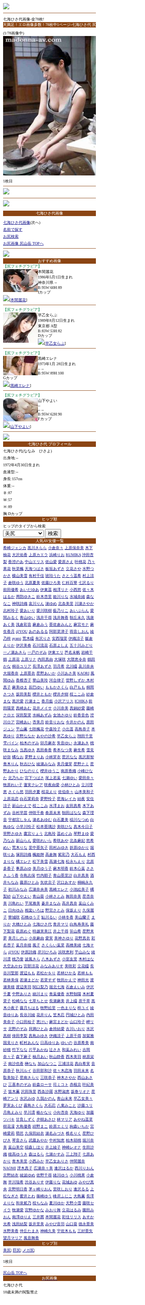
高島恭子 (82, 729)
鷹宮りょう (33, 833)
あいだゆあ (29, 589)
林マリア (64, 1119)
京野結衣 (11, 1175)
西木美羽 (73, 1056)
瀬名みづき (55, 1133)
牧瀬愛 (18, 1210)
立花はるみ (71, 1210)
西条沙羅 (45, 1091)
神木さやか (66, 1077)
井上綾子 (53, 1147)
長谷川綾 (27, 1015)
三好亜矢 (85, 1231)
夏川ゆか (57, 1203)
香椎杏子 (23, 680)
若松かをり (46, 973)
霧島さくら (33, 1105)
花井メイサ (42, 708)
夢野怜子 (48, 799)
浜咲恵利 (65, 952)
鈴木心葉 (77, 868)
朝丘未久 (77, 617)
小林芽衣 (53, 757)
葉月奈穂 (23, 945)
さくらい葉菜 (53, 945)
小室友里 (69, 959)
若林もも (85, 973)
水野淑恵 (62, 1091)
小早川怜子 (25, 826)
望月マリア (12, 1238)
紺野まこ (40, 1126)
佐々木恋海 (62, 1070)
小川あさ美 (66, 673)
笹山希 (75, 931)
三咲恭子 (48, 1077)
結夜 (81, 799)
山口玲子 (77, 1022)
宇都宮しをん (19, 819)
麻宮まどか (58, 1022)
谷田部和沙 (42, 1070)
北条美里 (65, 603)
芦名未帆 (72, 652)
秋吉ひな (27, 764)
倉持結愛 (57, 1029)
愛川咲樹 (44, 610)
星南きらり (29, 1077)
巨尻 (16, 1250)
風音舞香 (31, 1238)
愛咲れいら (42, 840)
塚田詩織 (23, 854)
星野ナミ (81, 764)
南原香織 (68, 771)
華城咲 (14, 917)
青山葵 (38, 896)
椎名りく (73, 1133)
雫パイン (11, 743)
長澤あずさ (42, 666)
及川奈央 (86, 666)
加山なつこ (47, 1063)
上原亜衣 (27, 673)
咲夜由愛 (52, 785)
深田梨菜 (23, 715)
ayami (16, 638)
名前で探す (12, 229)
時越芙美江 (42, 931)
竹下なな (19, 1049)
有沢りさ (43, 638)
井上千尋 (60, 931)
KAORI (83, 673)
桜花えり (49, 792)
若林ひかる (66, 973)
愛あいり (27, 610)
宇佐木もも (66, 1231)
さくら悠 (16, 792)
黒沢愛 (18, 701)
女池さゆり (62, 715)
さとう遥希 (71, 576)
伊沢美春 (23, 645)
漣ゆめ (51, 603)
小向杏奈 (60, 1112)
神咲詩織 (19, 603)
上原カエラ (38, 555)
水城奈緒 (77, 596)
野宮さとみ (55, 910)
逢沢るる (81, 1189)
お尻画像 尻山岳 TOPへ (23, 243)
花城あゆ (69, 1182)
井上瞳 (71, 1001)
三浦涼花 (65, 1063)
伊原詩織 (28, 952)
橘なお (18, 757)
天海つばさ (34, 569)
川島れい (16, 903)
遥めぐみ (64, 833)
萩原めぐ (23, 931)
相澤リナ (60, 589)
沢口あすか (66, 882)
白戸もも (77, 687)
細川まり (40, 994)
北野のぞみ (17, 1029)
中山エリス (34, 562)
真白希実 (82, 1063)
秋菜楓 (18, 569)
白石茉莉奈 (29, 799)
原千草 (84, 1001)
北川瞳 (71, 666)
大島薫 (79, 1196)
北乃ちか (16, 778)
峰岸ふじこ (62, 1196)
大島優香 (23, 1126)
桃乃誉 (18, 959)
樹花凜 (9, 1126)
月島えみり (12, 1112)
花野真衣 (82, 938)
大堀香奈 (11, 673)
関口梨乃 (40, 987)
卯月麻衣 (48, 743)
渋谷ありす (34, 1182)
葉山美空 (16, 1147)
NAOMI (9, 1168)
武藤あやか (38, 1140)
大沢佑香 (19, 555)
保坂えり (73, 910)
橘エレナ (23, 861)
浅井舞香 (60, 617)
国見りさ (11, 1043)
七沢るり (86, 582)
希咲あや (60, 840)
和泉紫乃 (23, 1203)
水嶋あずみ (42, 715)
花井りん (44, 1015)
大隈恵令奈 (76, 659)
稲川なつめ (79, 819)
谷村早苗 (19, 812)
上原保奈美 (74, 548)
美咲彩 (70, 966)
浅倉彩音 (23, 624)
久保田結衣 (34, 1133)
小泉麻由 (36, 938)
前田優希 (11, 589)
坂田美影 (23, 694)
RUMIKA (73, 555)
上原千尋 (73, 1036)
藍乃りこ (60, 610)
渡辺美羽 (23, 987)
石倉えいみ (75, 987)
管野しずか (76, 680)
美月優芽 (64, 764)
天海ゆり (77, 1112)
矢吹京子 (48, 882)
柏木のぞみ (29, 743)
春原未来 (53, 812)
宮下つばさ (34, 778)
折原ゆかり (79, 847)
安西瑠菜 (59, 638)
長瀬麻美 (57, 1001)
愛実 (49, 938)
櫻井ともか (42, 694)
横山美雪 (19, 576)
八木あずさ (51, 959)
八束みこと (66, 1105)
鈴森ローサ (42, 1084)
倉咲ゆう (16, 582)
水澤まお (57, 806)
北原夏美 (32, 582)
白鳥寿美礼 (79, 924)
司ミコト (60, 1084)
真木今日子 (83, 826)
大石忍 (50, 1105)
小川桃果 (77, 1175)
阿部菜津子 (58, 631)
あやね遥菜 (83, 1119)
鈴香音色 (81, 715)
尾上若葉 (53, 778)
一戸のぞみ (37, 652)
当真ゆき (27, 750)
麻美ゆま (19, 687)
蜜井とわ (27, 1196)
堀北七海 (57, 987)
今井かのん (75, 722)
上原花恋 (11, 799)
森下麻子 (23, 1056)
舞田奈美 (73, 896)
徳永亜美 (86, 1224)
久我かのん (46, 1098)
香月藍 (47, 701)
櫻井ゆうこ (50, 771)
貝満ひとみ (38, 1029)
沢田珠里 (28, 1091)
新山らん (23, 840)
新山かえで (21, 806)
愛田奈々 (86, 778)
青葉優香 (57, 994)
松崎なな (19, 1001)
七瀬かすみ (55, 1154)
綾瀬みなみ (46, 764)
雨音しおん (79, 631)
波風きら (32, 959)
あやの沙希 (46, 736)
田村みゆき (58, 847)
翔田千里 (85, 736)
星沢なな (69, 757)
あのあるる (38, 631)
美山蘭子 (82, 917)
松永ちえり (75, 861)
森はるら (36, 1154)
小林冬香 (65, 917)
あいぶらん (79, 610)
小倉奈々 (55, 548)
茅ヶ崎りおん (40, 1189)
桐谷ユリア (21, 666)
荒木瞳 (28, 638)
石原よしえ (58, 645)
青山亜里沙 (62, 875)
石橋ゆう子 (30, 917)
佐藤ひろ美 (51, 582)
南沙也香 (16, 1063)
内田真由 (45, 659)
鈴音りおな (55, 722)
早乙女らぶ (55, 343)
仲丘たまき (29, 1231)
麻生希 (79, 750)
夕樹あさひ (46, 1119)
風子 (36, 945)
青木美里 (19, 1161)
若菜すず (48, 980)
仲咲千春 (36, 812)
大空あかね (12, 966)
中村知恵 (57, 1140)
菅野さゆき (12, 833)
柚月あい (40, 1056)
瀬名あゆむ (42, 819)
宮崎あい (23, 722)
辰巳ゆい (36, 687)
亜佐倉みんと (60, 624)
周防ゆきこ (25, 596)
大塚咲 (60, 659)
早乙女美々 (83, 1098)
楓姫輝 (38, 854)
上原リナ (28, 659)
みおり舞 (53, 1210)
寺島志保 (27, 875)
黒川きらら (37, 548)
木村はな (86, 959)
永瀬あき (81, 743)
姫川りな (60, 596)
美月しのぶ (17, 938)
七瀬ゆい (69, 778)
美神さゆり (63, 938)
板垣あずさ (55, 569)
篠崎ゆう (44, 1196)
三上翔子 (73, 1154)
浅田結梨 (19, 1224)
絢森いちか (79, 1126)
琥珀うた (53, 576)
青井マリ (60, 924)
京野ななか (25, 736)
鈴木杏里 (44, 596)
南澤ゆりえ (21, 1217)
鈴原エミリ (58, 1126)
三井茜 (38, 1217)
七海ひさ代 (42, 924)
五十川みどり (81, 645)
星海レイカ (66, 799)
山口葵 (71, 1224)
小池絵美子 (79, 889)
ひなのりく (29, 771)
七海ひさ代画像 (16, 222)
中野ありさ (21, 994)
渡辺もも (27, 973)
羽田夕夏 (32, 792)
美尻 (7, 1250)
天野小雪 (73, 1203)
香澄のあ (16, 562)
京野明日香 (17, 1189)
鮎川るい (49, 917)
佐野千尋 (44, 1175)
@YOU (21, 631)
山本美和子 (84, 792)
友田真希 (73, 806)
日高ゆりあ (50, 1043)
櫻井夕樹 (60, 694)
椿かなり (44, 1112)
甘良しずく (25, 1119)
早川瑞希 (16, 1182)
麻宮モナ (81, 624)
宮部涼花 (31, 966)
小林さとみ (55, 896)
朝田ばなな (71, 812)
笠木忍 (59, 1015)
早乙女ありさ (56, 1161)
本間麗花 (18, 300)
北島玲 (50, 833)
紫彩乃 (64, 854)
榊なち (30, 1063)
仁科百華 (69, 582)
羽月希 (59, 666)
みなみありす (51, 966)
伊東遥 (46, 589)
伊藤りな (53, 1182)
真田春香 (44, 750)
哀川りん (36, 603)
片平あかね (38, 1049)
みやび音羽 (55, 1224)
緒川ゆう (60, 1175)
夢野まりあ (34, 757)
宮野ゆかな (34, 1210)
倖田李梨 (19, 1036)
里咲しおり (62, 1189)
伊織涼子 (76, 638)
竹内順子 (44, 875)
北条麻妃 (77, 840)
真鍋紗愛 (77, 708)
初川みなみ (17, 889)
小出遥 (67, 729)
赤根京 (75, 1084)
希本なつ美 (62, 750)
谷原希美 (81, 1043)
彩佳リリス (71, 1217)
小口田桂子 (25, 1022)
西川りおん (84, 1168)
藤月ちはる (29, 1008)
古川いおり (75, 1029)
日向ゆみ (16, 910)
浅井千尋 (44, 617)
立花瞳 (83, 966)
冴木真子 (24, 1168)
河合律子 (57, 680)
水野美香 (11, 1231)
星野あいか (46, 673)
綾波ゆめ (27, 1175)
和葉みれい (71, 1049)
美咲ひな (64, 826)
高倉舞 (51, 854)
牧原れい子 (12, 785)
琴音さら (19, 1140)
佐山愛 (51, 562)
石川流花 (40, 645)
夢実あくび (12, 1105)
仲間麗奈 (77, 1161)
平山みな (82, 952)
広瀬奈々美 (43, 1168)
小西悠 (75, 589)
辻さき (55, 1049)
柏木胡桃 (73, 1140)
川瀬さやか (84, 603)
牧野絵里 (48, 1008)
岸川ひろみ (47, 952)
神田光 (83, 980)
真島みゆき (38, 1036)
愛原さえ (65, 562)
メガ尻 (28, 1250)
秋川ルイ (23, 1070)
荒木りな (19, 847)
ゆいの (66, 1043)
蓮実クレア (33, 785)
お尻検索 (11, 236)
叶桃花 (80, 562)
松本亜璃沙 (46, 826)
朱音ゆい (64, 743)
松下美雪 (40, 861)
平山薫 (21, 729)
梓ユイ (83, 1008)
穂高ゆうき (17, 1154)
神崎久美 (48, 1231)
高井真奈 (69, 903)
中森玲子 (53, 729)
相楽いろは (34, 910)
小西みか (36, 1161)
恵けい (42, 1022)
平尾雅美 (32, 903)
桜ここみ (77, 694)
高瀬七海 (57, 861)
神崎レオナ (71, 1147)
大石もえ (78, 854)
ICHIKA (81, 701)
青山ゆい (27, 617)
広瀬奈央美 (38, 889)
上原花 (14, 659)
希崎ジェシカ (14, 548)
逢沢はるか (63, 1168)
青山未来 (64, 1098)
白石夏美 (60, 819)
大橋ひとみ (21, 924)
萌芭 (20, 1133)
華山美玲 (40, 680)
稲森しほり (34, 1147)
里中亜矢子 (38, 847)
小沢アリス (63, 701)
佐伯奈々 (65, 792)
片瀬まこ (32, 701)
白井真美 (81, 875)
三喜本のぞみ (19, 1084)
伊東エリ (55, 652)
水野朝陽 (73, 994)
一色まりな (66, 1008)
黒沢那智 (86, 757)
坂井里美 (36, 1224)
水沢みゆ (27, 1098)
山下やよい (20, 426)
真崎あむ (23, 708)
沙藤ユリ (85, 1105)
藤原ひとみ (29, 882)
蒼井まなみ (51, 903)
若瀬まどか (29, 980)
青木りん (11, 764)
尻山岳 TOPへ (15, 1273)
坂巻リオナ (80, 1091)
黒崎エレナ (20, 385)
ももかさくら (56, 687)
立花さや (73, 569)
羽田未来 (81, 1070)
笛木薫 (14, 1091)
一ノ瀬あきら (14, 652)
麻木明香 (60, 868)
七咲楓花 (36, 729)
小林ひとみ (70, 785)
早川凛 (29, 1112)
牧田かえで (66, 980)
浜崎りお (57, 555)
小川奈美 (60, 708)
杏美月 (38, 722)
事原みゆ (23, 868)
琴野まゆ (81, 833)
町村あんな (29, 1043)
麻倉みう (40, 624)
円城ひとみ (75, 1015)
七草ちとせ (38, 1001)
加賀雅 (88, 1036)
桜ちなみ (40, 1203)
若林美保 (11, 980)
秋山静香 (57, 1056)
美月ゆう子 (42, 868)
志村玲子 (11, 610)
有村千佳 (36, 576)
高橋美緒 (73, 945)
